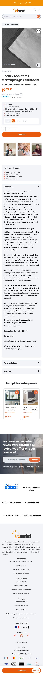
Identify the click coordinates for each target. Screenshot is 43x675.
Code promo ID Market (21, 574)
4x (13, 121)
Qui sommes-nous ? (21, 601)
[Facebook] (15, 636)
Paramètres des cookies (21, 618)
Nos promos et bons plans (21, 569)
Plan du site (21, 647)
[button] (34, 9)
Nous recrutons (21, 610)
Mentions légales (21, 642)
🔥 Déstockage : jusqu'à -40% (21, 3)
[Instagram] (21, 636)
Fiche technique (10, 363)
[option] (21, 3)
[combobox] (21, 16)
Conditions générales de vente (21, 590)
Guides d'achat (21, 565)
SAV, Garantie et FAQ (21, 586)
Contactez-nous (21, 581)
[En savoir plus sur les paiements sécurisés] (6, 658)
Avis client (8, 371)
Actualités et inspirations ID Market (21, 561)
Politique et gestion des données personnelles (21, 614)
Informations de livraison (21, 594)
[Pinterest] (28, 636)
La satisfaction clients (21, 606)
